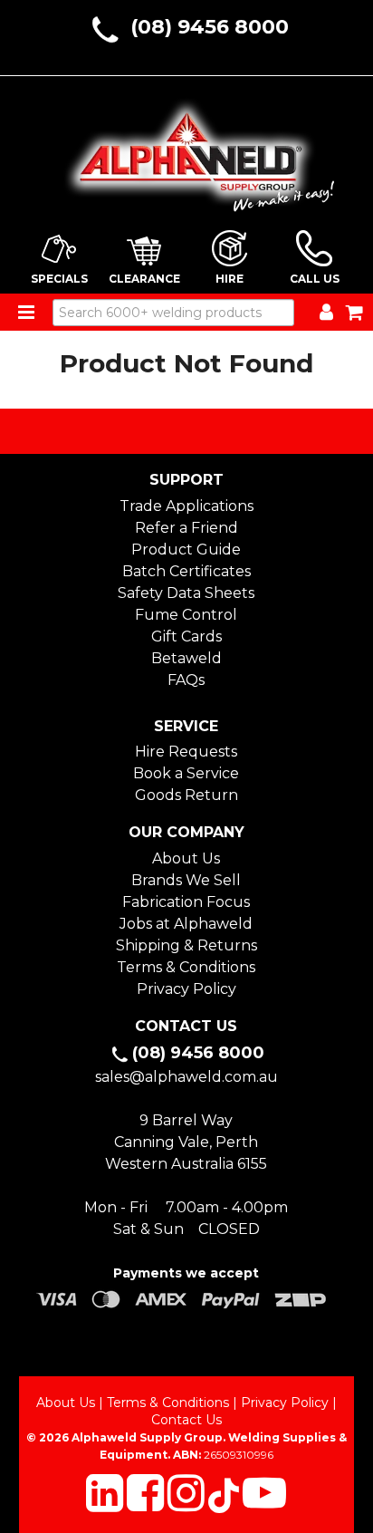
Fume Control (186, 614)
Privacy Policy (186, 989)
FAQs (186, 680)
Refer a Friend (186, 527)
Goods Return (186, 795)
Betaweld (186, 658)
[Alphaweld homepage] (187, 149)
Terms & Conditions (186, 967)
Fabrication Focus (186, 902)
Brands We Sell (186, 880)
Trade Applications (186, 506)
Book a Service (186, 773)
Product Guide (186, 549)
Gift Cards (186, 636)
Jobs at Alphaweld (186, 923)
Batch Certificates (186, 571)
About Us (186, 858)
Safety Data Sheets (186, 593)
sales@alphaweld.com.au (186, 1076)
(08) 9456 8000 (209, 26)
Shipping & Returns (186, 945)
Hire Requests (186, 751)
